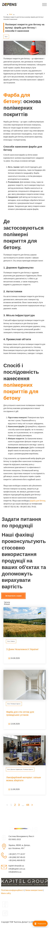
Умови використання (34, 890)
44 (27, 804)
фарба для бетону (37, 501)
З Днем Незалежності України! (22, 649)
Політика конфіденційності (12, 890)
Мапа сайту (6, 893)
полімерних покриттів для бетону (20, 391)
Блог (6, 36)
